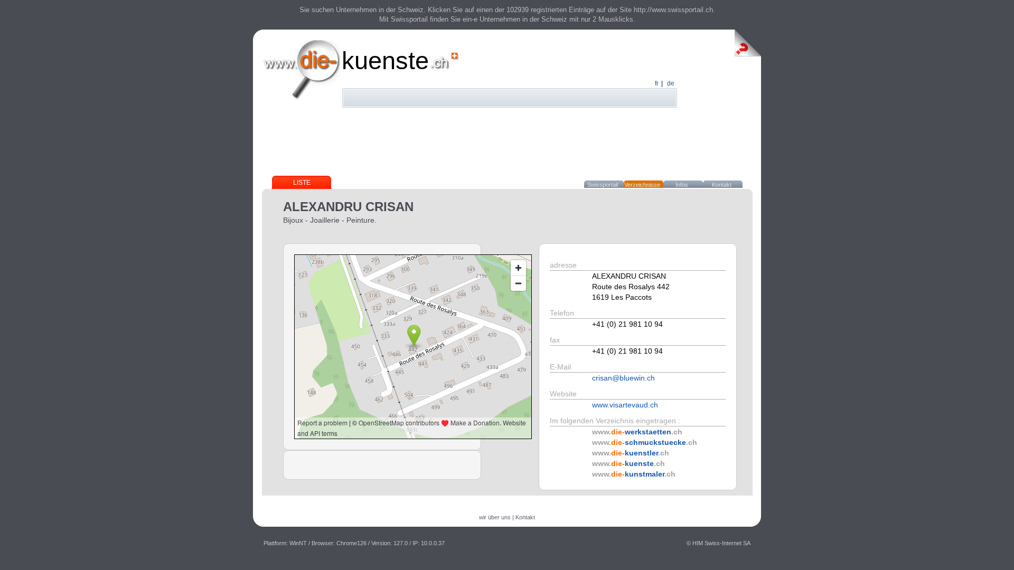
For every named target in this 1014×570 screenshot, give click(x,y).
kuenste (385, 60)
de (670, 83)
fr (657, 83)
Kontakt (721, 185)
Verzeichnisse (642, 185)
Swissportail (602, 185)
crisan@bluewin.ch (623, 378)
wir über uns (495, 517)
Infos (681, 185)
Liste (302, 182)
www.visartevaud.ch (625, 405)
